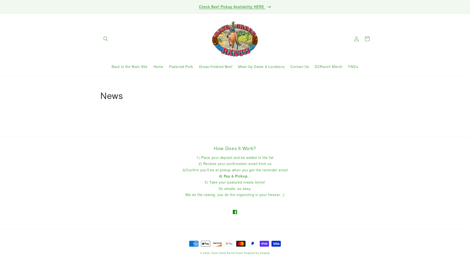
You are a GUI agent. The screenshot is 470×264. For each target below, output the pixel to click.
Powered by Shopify (257, 253)
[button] (105, 38)
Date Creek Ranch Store (227, 253)
